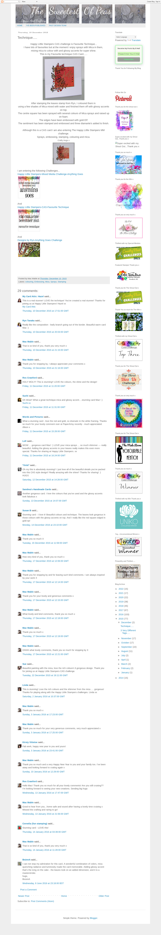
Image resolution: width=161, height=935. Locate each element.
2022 (121, 589)
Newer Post (23, 896)
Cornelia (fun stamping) (34, 823)
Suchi (25, 396)
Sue (24, 664)
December (126, 622)
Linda (25, 685)
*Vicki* (25, 465)
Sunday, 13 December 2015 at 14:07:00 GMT (44, 501)
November (126, 638)
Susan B (26, 510)
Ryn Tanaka (28, 320)
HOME (19, 25)
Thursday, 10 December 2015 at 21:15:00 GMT (45, 350)
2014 (121, 678)
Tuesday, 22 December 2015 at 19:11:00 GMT (45, 675)
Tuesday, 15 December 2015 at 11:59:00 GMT (45, 543)
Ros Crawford (29, 378)
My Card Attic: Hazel (33, 296)
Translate (136, 40)
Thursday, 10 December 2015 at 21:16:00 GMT (45, 368)
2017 (121, 610)
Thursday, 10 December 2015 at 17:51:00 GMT (45, 311)
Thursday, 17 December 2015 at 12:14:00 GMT (45, 582)
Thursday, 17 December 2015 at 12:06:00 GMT (45, 561)
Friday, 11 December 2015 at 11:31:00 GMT (43, 407)
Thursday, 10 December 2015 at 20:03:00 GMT (45, 332)
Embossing (39, 282)
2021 (121, 593)
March (124, 664)
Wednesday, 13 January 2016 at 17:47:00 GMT (45, 793)
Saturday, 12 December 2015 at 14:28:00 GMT (45, 479)
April (123, 660)
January (125, 672)
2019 (121, 601)
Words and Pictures (32, 417)
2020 (121, 597)
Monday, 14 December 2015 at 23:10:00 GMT (44, 525)
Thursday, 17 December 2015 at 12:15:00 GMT (45, 600)
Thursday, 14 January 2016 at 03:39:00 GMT (44, 832)
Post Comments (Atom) (42, 901)
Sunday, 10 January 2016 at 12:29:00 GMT (43, 771)
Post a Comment (28, 889)
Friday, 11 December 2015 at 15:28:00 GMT (43, 431)
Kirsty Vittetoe (29, 742)
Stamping (62, 282)
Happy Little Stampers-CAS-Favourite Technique (44, 207)
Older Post (104, 896)
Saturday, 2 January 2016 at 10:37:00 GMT (43, 696)
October (125, 642)
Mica (47, 282)
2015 (121, 619)
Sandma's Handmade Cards (36, 489)
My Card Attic (29, 306)
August (125, 651)
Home (64, 896)
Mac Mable (28, 341)
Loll (24, 441)
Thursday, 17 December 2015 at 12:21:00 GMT (45, 654)
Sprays (53, 282)
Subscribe (129, 59)
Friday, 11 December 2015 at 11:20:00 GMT (43, 386)
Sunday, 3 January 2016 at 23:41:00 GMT (42, 750)
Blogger (93, 918)
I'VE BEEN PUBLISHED (35, 25)
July (123, 655)
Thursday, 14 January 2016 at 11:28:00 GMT (44, 850)
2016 (121, 614)
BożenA (26, 859)
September (127, 647)
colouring (29, 282)
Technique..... (127, 626)
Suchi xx (26, 403)
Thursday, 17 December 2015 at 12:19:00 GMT (45, 636)
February (126, 668)
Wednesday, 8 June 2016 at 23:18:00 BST (43, 883)
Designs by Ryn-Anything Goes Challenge (40, 240)
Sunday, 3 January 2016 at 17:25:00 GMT (42, 732)
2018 (121, 606)
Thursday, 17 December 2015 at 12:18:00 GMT (45, 618)
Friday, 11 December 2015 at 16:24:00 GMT (43, 455)
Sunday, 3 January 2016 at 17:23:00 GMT (42, 714)
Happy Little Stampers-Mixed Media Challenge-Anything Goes (50, 174)
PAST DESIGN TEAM (57, 25)
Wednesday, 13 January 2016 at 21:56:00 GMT (45, 814)
